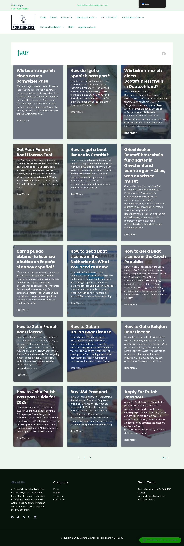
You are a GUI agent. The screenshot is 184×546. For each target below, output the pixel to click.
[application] (95, 17)
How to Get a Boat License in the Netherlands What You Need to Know (89, 259)
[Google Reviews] (23, 517)
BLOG (71, 26)
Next (165, 457)
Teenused (58, 496)
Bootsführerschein (131, 17)
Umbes (53, 17)
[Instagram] (29, 517)
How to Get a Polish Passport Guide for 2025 (36, 397)
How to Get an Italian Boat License (90, 329)
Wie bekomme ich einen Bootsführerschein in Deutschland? (143, 78)
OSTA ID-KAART (109, 17)
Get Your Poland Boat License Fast (35, 152)
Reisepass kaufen (85, 17)
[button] (160, 540)
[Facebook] (12, 517)
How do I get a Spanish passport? (90, 73)
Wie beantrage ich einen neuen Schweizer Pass (36, 76)
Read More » (23, 120)
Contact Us (66, 17)
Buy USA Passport (88, 392)
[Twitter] (18, 517)
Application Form (87, 26)
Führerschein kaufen (50, 26)
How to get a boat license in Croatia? (89, 152)
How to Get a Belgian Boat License (145, 329)
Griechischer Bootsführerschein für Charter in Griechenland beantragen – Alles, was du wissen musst (144, 165)
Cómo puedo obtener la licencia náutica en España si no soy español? (36, 259)
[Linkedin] (35, 517)
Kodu (43, 17)
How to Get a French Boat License (37, 329)
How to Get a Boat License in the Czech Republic (145, 256)
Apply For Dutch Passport (141, 394)
